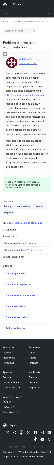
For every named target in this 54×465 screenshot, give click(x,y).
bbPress (9, 407)
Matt (7, 402)
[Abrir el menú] (49, 4)
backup (8, 206)
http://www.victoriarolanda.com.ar (24, 95)
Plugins (32, 357)
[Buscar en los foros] (33, 30)
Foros (5, 13)
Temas (32, 352)
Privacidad (8, 362)
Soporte (7, 377)
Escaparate (34, 347)
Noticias (7, 352)
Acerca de (8, 347)
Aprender (7, 372)
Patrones (33, 362)
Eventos (33, 377)
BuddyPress (11, 412)
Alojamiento (9, 357)
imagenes (38, 206)
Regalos (34, 387)
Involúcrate (34, 372)
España (13, 425)
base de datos (23, 206)
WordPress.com (12, 397)
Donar (33, 382)
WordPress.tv (11, 387)
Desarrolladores (11, 382)
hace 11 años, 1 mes (28, 63)
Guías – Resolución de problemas (28, 21)
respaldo (8, 212)
